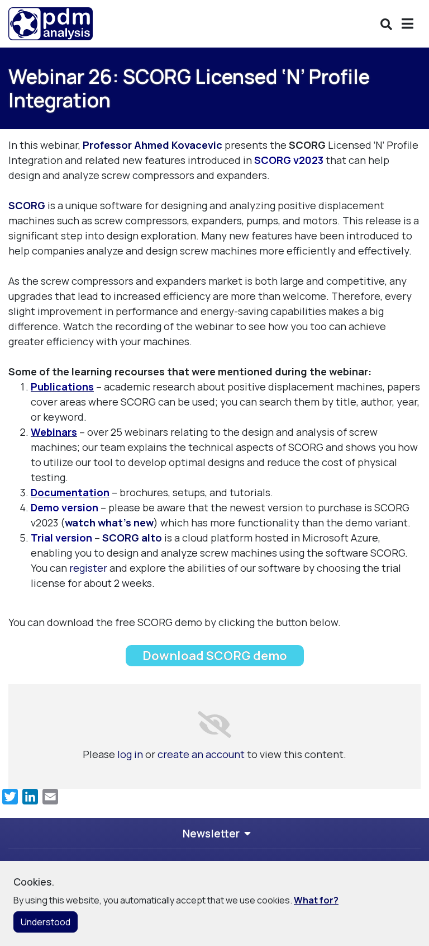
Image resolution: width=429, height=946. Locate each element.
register (88, 568)
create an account (201, 754)
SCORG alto (132, 537)
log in (130, 754)
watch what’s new (109, 522)
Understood (45, 922)
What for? (316, 900)
